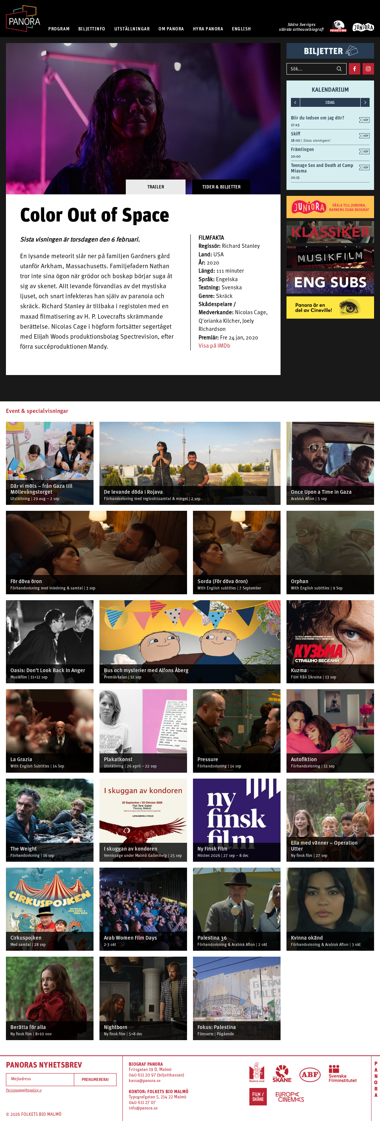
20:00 (296, 156)
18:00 (296, 140)
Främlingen (302, 149)
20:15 (295, 177)
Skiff (295, 134)
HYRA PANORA (208, 29)
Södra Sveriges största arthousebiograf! (301, 27)
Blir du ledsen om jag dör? (317, 118)
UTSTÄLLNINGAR (132, 29)
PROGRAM (58, 29)
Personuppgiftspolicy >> (24, 1090)
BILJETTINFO (91, 29)
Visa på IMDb (214, 346)
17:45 (295, 125)
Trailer (155, 187)
